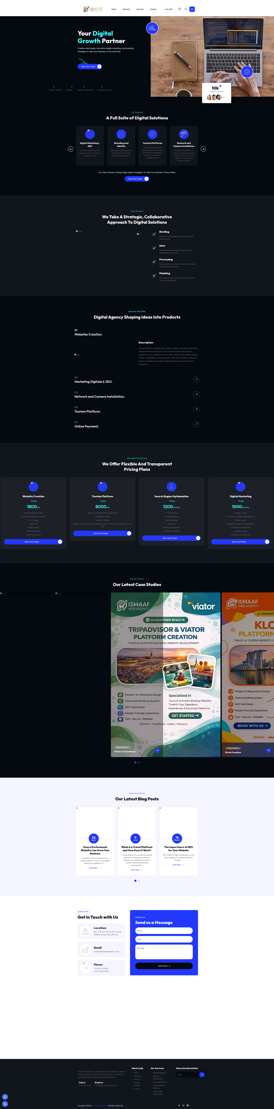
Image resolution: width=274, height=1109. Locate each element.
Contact (153, 9)
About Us (126, 9)
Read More (93, 870)
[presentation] (70, 149)
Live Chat (168, 9)
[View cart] (192, 9)
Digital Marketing (159, 1073)
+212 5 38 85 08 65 (101, 971)
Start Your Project (88, 66)
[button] (135, 762)
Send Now (163, 966)
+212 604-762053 (101, 968)
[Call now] (5, 1104)
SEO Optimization (159, 1082)
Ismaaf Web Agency (99, 1106)
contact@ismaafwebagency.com (106, 951)
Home (113, 9)
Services (140, 9)
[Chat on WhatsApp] (5, 1097)
